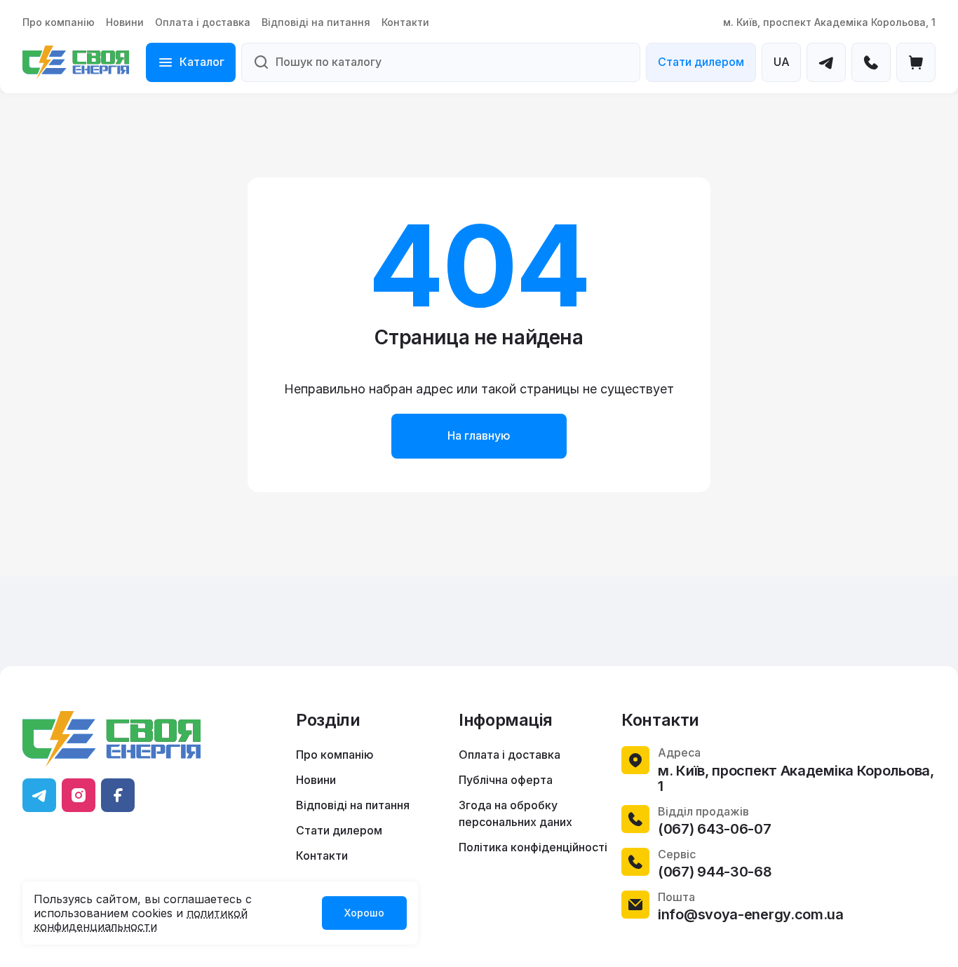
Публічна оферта (506, 780)
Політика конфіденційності (533, 847)
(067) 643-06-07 (714, 829)
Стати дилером (701, 62)
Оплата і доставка (202, 22)
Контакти (405, 22)
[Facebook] (118, 795)
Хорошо (364, 913)
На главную (479, 435)
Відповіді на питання (316, 22)
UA (782, 62)
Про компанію (58, 22)
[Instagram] (78, 795)
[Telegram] (826, 62)
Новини (125, 22)
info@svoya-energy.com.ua (751, 914)
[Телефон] (871, 62)
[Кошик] (916, 62)
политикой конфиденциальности (141, 919)
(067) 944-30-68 (715, 871)
